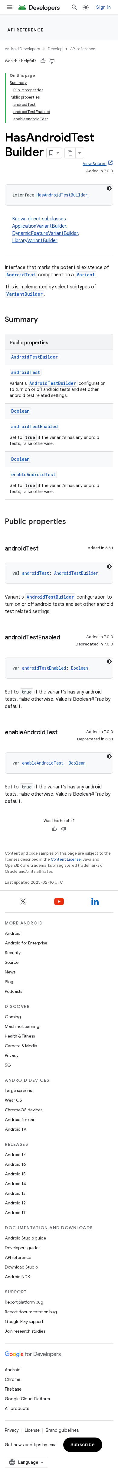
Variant (86, 275)
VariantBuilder (24, 294)
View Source (95, 163)
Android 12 (15, 1203)
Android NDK (17, 1276)
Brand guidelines (62, 1430)
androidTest (25, 372)
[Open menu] (10, 7)
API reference (25, 30)
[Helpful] (43, 61)
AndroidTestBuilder (34, 357)
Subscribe (82, 1445)
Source (11, 962)
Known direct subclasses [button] (45, 230)
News (10, 972)
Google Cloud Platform (27, 1399)
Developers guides (22, 1247)
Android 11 (15, 1212)
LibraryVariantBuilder (34, 241)
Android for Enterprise (26, 943)
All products (17, 1408)
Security (13, 952)
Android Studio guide (25, 1238)
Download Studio (21, 1267)
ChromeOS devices (23, 1110)
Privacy (11, 1055)
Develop (55, 48)
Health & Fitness (20, 1036)
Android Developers (22, 48)
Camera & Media (21, 1045)
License (32, 1430)
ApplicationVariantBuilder (39, 226)
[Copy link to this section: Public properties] (72, 522)
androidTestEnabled (34, 426)
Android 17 (15, 1154)
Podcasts (13, 991)
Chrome (12, 1379)
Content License (66, 859)
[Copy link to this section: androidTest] (44, 549)
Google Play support (24, 1321)
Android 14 (15, 1183)
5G (8, 1065)
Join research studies (25, 1331)
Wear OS (13, 1100)
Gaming (13, 1016)
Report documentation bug (31, 1311)
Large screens (18, 1090)
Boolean (20, 411)
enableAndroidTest (33, 474)
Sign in (103, 7)
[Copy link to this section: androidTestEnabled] (66, 638)
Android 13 (15, 1193)
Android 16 (15, 1164)
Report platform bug (24, 1302)
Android (13, 933)
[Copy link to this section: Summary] (44, 320)
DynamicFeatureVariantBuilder (45, 233)
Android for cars (20, 1119)
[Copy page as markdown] (70, 153)
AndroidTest (20, 275)
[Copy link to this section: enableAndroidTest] (63, 732)
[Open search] (74, 7)
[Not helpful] (52, 61)
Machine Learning (22, 1026)
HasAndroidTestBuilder (62, 195)
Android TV (15, 1129)
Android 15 (15, 1174)
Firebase (13, 1389)
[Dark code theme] (109, 188)
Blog (9, 981)
